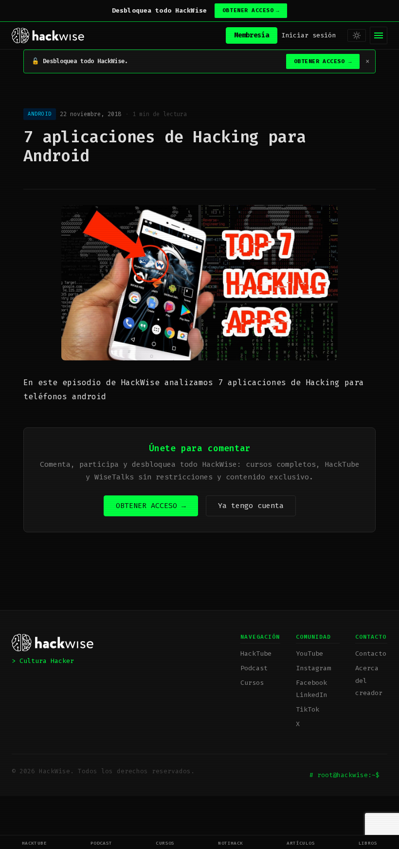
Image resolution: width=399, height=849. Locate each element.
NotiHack (230, 843)
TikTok (307, 709)
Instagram (313, 668)
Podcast (101, 843)
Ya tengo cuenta (251, 505)
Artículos (301, 843)
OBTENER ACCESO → (151, 505)
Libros (368, 843)
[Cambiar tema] (356, 35)
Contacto (370, 653)
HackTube (34, 843)
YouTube (309, 653)
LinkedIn (311, 695)
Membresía (251, 35)
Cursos (165, 843)
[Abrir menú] (378, 35)
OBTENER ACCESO (250, 10)
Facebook (311, 683)
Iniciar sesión (308, 35)
